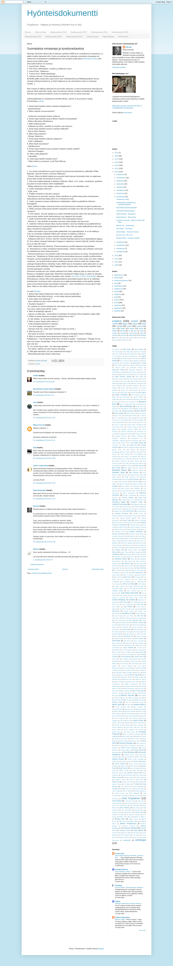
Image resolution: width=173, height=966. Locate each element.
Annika (36, 376)
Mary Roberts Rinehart (129, 686)
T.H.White (127, 784)
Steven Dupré (134, 779)
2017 (117, 159)
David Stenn (125, 447)
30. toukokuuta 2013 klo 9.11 (43, 395)
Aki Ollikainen (136, 361)
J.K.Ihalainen (126, 581)
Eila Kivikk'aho (116, 465)
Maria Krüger (139, 677)
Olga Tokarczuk (134, 718)
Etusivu (28, 32)
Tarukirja (118, 885)
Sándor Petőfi (116, 784)
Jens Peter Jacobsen (137, 595)
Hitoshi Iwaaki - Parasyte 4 (126, 214)
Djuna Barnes (126, 452)
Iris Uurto (126, 572)
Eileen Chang (128, 465)
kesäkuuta (120, 193)
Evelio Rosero (125, 488)
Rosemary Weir (117, 752)
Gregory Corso (120, 531)
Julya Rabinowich (123, 622)
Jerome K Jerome (118, 597)
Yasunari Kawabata (130, 828)
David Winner (135, 447)
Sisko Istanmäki (138, 770)
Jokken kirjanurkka (122, 917)
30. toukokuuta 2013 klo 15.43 (44, 483)
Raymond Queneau (121, 738)
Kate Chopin (136, 631)
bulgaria (131, 337)
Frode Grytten (126, 506)
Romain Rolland (138, 750)
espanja (139, 326)
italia (144, 324)
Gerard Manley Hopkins (128, 518)
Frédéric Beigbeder (140, 506)
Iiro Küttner (118, 570)
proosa (116, 300)
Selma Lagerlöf (120, 763)
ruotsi (129, 326)
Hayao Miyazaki (141, 545)
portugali (123, 333)
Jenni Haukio (123, 595)
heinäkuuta (121, 190)
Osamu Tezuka (117, 722)
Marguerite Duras (126, 677)
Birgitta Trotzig (128, 408)
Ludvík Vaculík (139, 668)
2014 (117, 168)
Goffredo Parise (135, 525)
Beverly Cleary (116, 408)
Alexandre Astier (125, 374)
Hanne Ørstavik (129, 541)
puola (141, 328)
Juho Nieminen (133, 620)
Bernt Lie (123, 404)
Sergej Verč (124, 766)
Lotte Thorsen (123, 663)
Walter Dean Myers (125, 817)
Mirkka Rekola (139, 700)
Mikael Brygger (120, 698)
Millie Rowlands (128, 700)
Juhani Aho (115, 618)
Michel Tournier (127, 695)
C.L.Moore (142, 415)
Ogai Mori (143, 716)
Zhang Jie (135, 837)
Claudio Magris (138, 443)
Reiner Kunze (134, 738)
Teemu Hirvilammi (138, 786)
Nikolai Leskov (139, 713)
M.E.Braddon (118, 672)
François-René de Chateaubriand (132, 500)
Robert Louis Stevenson (129, 747)
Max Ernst (140, 688)
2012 (117, 255)
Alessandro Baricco (131, 372)
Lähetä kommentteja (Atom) (41, 573)
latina (142, 333)
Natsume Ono (129, 709)
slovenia (123, 335)
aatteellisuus (119, 275)
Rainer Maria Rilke (127, 736)
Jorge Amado (135, 609)
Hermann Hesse (121, 559)
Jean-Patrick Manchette (130, 593)
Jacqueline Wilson (118, 588)
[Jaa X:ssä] (58, 360)
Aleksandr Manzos (136, 367)
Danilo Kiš (133, 445)
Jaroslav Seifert (117, 590)
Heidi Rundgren (130, 547)
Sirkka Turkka (124, 770)
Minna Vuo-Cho (39, 425)
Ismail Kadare (141, 575)
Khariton (129, 638)
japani (125, 324)
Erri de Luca (134, 481)
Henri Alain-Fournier (140, 554)
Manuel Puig (123, 675)
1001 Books (123, 36)
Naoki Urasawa (121, 707)
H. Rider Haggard (119, 538)
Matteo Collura (116, 688)
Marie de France (141, 679)
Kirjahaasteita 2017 (79, 32)
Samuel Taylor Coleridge (136, 759)
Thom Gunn (128, 789)
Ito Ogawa (137, 577)
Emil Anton (124, 475)
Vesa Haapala (134, 805)
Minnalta (37, 291)
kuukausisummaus (121, 281)
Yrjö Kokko (136, 832)
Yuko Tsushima (124, 835)
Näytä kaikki (142, 930)
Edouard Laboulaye (125, 459)
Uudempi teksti (33, 569)
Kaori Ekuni (115, 629)
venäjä (119, 326)
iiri (136, 335)
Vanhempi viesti (97, 569)
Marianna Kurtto (128, 679)
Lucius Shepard (127, 666)
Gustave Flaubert (117, 536)
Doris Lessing (125, 454)
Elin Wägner (128, 468)
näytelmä (117, 294)
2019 (117, 153)
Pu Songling (137, 734)
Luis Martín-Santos (130, 670)
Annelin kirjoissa (121, 869)
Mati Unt (141, 686)
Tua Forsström (124, 795)
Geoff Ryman (129, 511)
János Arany (136, 625)
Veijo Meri (141, 801)
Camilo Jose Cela (128, 418)
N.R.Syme (128, 704)
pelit (115, 297)
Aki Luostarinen (124, 361)
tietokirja (117, 311)
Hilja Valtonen (125, 563)
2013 (117, 172)
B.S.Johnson (116, 402)
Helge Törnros (124, 552)
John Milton (116, 606)
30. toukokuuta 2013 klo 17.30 (44, 499)
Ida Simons (130, 568)
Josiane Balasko (141, 613)
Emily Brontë (116, 477)
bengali (124, 337)
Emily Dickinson (130, 477)
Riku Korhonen (141, 743)
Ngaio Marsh (118, 711)
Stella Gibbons (141, 777)
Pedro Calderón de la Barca (134, 729)
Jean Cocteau (132, 590)
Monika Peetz (139, 702)
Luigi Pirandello (117, 670)
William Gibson (134, 821)
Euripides (115, 486)
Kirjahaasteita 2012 (74, 36)
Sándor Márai (139, 782)
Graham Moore (119, 529)
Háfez (137, 565)
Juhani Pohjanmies (140, 618)
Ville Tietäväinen (126, 810)
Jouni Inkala (119, 616)
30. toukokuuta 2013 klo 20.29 (44, 542)
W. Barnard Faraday (133, 814)
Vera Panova (140, 803)
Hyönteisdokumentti (62, 13)
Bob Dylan (115, 411)
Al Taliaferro (126, 363)
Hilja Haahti (128, 561)
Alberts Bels (142, 365)
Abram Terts (140, 351)
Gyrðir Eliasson (130, 536)
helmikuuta (121, 248)
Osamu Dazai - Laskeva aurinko (128, 238)
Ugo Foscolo (136, 795)
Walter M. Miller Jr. (140, 817)
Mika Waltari (142, 695)
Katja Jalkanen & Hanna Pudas (135, 634)
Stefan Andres (139, 775)
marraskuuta (121, 178)
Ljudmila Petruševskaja (130, 659)
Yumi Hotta (135, 835)
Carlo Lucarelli (119, 424)
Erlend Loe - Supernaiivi (125, 225)
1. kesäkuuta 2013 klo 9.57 (43, 560)
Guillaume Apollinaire (136, 531)
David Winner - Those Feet (126, 217)
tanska (122, 331)
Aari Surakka (138, 349)
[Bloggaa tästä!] (55, 360)
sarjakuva (117, 305)
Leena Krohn (139, 652)
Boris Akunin (141, 411)
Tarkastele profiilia (119, 67)
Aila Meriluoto (124, 358)
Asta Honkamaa (124, 397)
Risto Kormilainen (130, 745)
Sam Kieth (140, 757)
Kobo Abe (129, 643)
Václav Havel (139, 812)
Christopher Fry (137, 438)
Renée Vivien (136, 741)
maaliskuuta (121, 245)
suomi (134, 321)
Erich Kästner (134, 479)
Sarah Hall (115, 761)
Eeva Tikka (125, 463)
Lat (138, 647)
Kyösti (34, 166)
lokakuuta (120, 181)
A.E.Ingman (116, 349)
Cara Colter (140, 418)
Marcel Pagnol (134, 675)
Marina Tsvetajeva (120, 681)
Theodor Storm (117, 789)
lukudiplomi (118, 286)
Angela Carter (126, 383)
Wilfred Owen (133, 819)
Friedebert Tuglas (136, 502)
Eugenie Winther (138, 484)
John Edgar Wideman (137, 602)
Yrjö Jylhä (127, 832)
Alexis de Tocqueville (139, 374)
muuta (38, 364)
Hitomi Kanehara (138, 563)
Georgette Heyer (132, 515)
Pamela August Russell (122, 725)
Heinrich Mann (132, 550)
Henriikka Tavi (130, 556)
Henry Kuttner (141, 556)
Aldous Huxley (120, 367)
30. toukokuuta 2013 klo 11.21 (44, 440)
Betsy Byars (140, 406)
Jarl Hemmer (140, 588)
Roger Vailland (125, 750)
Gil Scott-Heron (119, 522)
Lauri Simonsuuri (140, 650)
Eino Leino (116, 468)
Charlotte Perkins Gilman (129, 429)
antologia (140, 839)
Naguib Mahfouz (140, 704)
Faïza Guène (136, 490)
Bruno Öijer (118, 415)
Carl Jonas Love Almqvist (120, 420)
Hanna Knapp (116, 541)
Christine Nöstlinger (137, 436)
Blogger (101, 949)
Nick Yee (141, 711)
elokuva (117, 278)
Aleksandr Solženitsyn (136, 370)
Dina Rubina (131, 449)
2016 (117, 162)
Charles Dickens (132, 427)
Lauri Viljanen (128, 652)
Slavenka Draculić (118, 773)
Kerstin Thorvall (141, 636)
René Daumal (124, 741)
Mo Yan (128, 702)
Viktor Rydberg (125, 807)
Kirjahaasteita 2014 (33, 36)
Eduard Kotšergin (140, 459)
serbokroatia (133, 333)
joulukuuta (121, 174)
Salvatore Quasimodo (127, 757)
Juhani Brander (126, 618)
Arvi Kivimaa (136, 395)
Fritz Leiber (115, 506)
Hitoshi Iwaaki (116, 565)
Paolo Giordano (138, 725)
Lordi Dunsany (133, 661)
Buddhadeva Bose (131, 415)
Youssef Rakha (117, 832)
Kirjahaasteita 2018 (58, 32)
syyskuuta (120, 184)
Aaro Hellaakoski (128, 351)
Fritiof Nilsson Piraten (137, 504)
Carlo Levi (142, 422)
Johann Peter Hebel (136, 597)
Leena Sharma (117, 654)
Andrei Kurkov (134, 381)
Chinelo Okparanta (127, 431)
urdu (127, 340)
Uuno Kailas (116, 801)
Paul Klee (140, 727)
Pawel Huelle (116, 729)
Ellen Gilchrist (134, 472)
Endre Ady (124, 479)
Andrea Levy (123, 381)
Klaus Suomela (139, 641)
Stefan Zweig (116, 777)
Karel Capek (126, 629)
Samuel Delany (118, 759)
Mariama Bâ (116, 679)
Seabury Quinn (126, 761)
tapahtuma (118, 308)
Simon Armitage (135, 768)
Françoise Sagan (119, 502)
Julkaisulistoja (92, 36)
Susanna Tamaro (127, 782)
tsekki (123, 328)
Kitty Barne (127, 641)
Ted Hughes (125, 786)
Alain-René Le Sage (139, 363)
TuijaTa (117, 901)
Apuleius (133, 392)
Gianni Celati (126, 520)
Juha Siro (140, 616)
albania (117, 337)
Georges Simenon (118, 515)
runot (116, 303)
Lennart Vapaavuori (130, 654)
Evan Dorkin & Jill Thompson (131, 486)
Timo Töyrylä (116, 791)
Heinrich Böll (119, 550)
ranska (115, 324)
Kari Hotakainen (139, 629)
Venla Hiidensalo (117, 803)
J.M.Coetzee (116, 584)
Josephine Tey (127, 613)
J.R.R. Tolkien (141, 584)
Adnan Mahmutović (131, 356)
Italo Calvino (118, 577)
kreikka (114, 333)
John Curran (123, 602)
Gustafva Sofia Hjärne (136, 534)
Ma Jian (137, 672)
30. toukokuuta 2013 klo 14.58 (44, 458)
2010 (117, 262)
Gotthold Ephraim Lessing (138, 527)
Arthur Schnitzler (121, 395)
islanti (142, 331)
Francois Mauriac (128, 497)
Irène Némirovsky (138, 572)
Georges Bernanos (121, 513)
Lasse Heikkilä (128, 647)
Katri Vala (117, 636)
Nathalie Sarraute (137, 707)
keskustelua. (127, 113)
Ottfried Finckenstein (139, 722)
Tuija (35, 448)
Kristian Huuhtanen (118, 645)
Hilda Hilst (133, 559)
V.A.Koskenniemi (129, 801)
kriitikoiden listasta (90, 59)
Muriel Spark (117, 704)
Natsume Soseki (141, 709)
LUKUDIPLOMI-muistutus (125, 211)
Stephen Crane (120, 779)
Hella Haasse (136, 552)
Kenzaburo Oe (128, 636)
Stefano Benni (129, 777)
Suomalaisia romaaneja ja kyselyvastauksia (126, 203)
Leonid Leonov (139, 656)
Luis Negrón (142, 670)
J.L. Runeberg (139, 581)
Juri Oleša (115, 625)
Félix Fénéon (129, 509)
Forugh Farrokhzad (129, 495)
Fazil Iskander (124, 490)
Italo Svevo (128, 577)
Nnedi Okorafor (117, 716)
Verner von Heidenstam (119, 805)
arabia (131, 328)
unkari (114, 331)
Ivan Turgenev (125, 579)
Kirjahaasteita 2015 (120, 32)
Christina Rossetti (140, 433)
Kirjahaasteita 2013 (54, 36)
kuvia (116, 283)
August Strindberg (127, 399)
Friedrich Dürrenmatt (119, 504)
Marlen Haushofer (131, 684)
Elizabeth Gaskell (137, 470)
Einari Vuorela (139, 465)
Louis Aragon (135, 663)
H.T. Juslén (130, 538)
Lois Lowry (123, 661)
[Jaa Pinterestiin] (63, 360)
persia (116, 340)
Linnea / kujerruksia (40, 466)
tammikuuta (121, 252)
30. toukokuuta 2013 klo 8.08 (43, 382)
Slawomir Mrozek (133, 773)
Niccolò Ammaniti (130, 711)
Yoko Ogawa (138, 830)
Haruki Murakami (117, 545)
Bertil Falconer (133, 404)
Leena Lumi (119, 853)
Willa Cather (123, 821)
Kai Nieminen (124, 627)
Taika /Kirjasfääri (39, 490)
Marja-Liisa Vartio (133, 681)
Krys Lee (141, 645)
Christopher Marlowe (118, 440)
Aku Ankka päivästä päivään (126, 208)
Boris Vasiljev (119, 413)
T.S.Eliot (136, 784)
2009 (117, 265)
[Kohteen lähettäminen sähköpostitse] (52, 360)
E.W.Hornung (116, 456)
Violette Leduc (116, 812)
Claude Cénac (125, 443)
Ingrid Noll (128, 570)
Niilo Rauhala (128, 713)
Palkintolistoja (108, 36)
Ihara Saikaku (141, 568)
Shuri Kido (134, 766)
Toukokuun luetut (122, 199)
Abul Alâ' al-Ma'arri (118, 354)
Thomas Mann (139, 789)
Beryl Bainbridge (126, 406)
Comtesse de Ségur (119, 445)
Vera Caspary (129, 803)
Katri (35, 402)
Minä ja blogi (40, 32)
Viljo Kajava (137, 807)
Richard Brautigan (126, 743)
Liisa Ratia (115, 659)
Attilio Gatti (115, 399)
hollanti (131, 335)
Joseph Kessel (129, 611)
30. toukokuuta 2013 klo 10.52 (44, 418)
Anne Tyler (125, 388)
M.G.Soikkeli (129, 672)
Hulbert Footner (128, 565)
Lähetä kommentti (37, 564)
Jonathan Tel (124, 609)
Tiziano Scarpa (120, 793)
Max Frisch (115, 691)
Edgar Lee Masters (130, 456)
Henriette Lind (118, 556)
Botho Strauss (131, 413)
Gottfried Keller (122, 527)
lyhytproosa (118, 289)
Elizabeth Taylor (118, 472)
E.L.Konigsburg (138, 454)
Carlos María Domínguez (135, 424)
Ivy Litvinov (139, 579)
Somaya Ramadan (126, 775)
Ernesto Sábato (122, 481)
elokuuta (120, 187)
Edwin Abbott (134, 461)
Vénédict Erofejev (118, 814)
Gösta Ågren (142, 536)
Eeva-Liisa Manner (138, 463)
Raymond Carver (141, 736)
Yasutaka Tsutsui (125, 830)
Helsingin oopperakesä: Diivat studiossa (128, 903)
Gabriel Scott (118, 511)
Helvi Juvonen (127, 554)
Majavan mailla (120, 919)
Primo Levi (126, 734)
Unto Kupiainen (131, 798)
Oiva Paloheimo (120, 718)
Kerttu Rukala (118, 638)
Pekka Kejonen (117, 732)
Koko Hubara (139, 643)
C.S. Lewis (117, 418)
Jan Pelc (129, 588)
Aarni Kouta (116, 351)
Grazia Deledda (131, 529)
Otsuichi (127, 722)
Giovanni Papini (132, 522)
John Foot (115, 604)
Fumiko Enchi (118, 509)
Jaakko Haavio (120, 586)
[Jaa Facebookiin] (60, 360)
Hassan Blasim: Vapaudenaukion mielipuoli (129, 887)
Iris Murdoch (116, 572)
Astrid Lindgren (139, 397)
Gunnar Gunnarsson (119, 534)
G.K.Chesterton (141, 509)
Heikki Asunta (141, 547)
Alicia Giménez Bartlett (123, 376)
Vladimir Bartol (128, 812)
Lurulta (41, 101)
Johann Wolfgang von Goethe (123, 600)
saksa (134, 324)
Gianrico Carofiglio (140, 520)
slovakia (115, 335)
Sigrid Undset (122, 768)
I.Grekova (122, 568)
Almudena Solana (118, 379)
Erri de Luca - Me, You (124, 235)
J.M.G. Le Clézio (128, 584)
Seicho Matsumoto (140, 761)
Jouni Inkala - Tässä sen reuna (127, 232)
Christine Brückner (121, 436)
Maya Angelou (125, 691)
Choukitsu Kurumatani (126, 433)
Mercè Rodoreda (138, 691)
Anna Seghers (117, 385)
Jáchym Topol (125, 625)
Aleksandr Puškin (118, 370)
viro (129, 331)
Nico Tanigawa (116, 713)
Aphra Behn (124, 392)
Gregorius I (142, 529)
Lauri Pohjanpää (127, 650)
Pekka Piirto (131, 732)
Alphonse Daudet (132, 379)
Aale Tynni (127, 349)
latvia (138, 337)
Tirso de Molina (127, 791)
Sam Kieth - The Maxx (124, 229)
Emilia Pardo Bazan (137, 475)
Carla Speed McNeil (118, 422)
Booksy (36, 549)
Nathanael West (117, 709)
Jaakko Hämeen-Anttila (135, 586)
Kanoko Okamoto (138, 627)
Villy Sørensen (139, 810)
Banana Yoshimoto (130, 402)
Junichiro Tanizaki (138, 622)
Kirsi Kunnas (139, 638)
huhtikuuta (121, 242)
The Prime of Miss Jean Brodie (83, 276)
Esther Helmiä (124, 484)
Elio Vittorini (139, 468)
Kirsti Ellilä (116, 641)
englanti (116, 321)
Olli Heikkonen (125, 720)
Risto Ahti (118, 745)
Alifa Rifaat (139, 376)
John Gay (139, 604)
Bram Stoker (142, 413)
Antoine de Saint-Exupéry (129, 390)
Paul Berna (130, 727)
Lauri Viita (117, 652)
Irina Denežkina (139, 570)
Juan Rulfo (129, 616)
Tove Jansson (134, 793)
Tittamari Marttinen (140, 791)
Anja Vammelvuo (138, 383)
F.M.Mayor (137, 488)
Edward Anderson (121, 461)
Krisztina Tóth (131, 645)
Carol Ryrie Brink (118, 427)
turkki (122, 340)
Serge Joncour (134, 763)
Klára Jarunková (117, 643)
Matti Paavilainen (129, 688)
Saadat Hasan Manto (131, 754)
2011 (117, 259)
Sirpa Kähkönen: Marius (123, 871)
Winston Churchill (129, 826)
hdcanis (36, 506)
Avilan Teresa (139, 399)
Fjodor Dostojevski (129, 493)
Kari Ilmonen (116, 631)
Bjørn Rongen (139, 408)
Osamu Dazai (138, 720)
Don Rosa (137, 452)
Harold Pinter (139, 543)
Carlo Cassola (132, 422)
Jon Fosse (128, 607)
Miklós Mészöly (133, 698)
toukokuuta (121, 197)
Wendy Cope (120, 819)
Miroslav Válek (117, 702)
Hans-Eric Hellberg (127, 543)
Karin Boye (126, 631)
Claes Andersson (133, 440)
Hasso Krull (129, 545)
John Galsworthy (127, 604)
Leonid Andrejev (126, 656)
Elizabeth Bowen (119, 470)
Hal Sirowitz (140, 538)
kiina (135, 331)
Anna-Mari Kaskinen (132, 385)
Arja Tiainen (142, 392)
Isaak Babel (116, 575)
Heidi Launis (118, 547)
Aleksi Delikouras (117, 372)
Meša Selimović (133, 693)
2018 (117, 156)
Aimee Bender (135, 358)
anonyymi (126, 840)
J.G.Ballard (115, 581)
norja (114, 328)
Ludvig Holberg (127, 668)
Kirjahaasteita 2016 (99, 32)
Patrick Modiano (117, 727)
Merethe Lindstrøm (118, 693)
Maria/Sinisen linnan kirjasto (44, 389)
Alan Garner (119, 365)
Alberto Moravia (130, 365)
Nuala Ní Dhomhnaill (130, 716)
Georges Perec (138, 513)
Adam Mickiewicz (132, 354)
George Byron (141, 511)
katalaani (143, 335)
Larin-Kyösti (115, 647)
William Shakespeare (128, 824)
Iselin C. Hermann (128, 575)
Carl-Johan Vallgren (137, 420)
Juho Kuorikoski (120, 620)
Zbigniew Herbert (123, 837)
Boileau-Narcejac (127, 411)
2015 (117, 165)
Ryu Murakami (129, 752)
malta (144, 337)
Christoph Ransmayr (119, 438)
